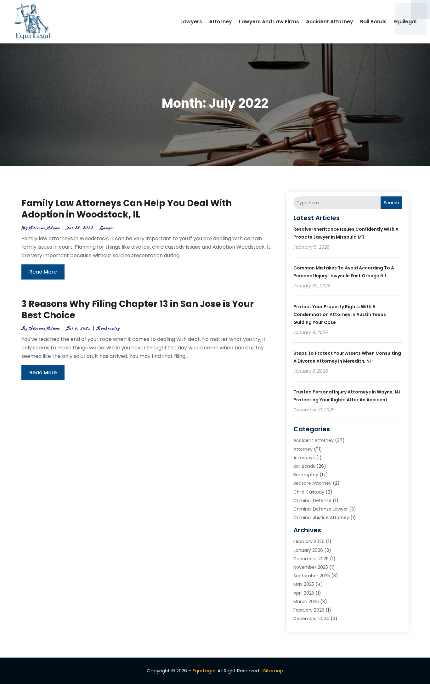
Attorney (220, 21)
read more (43, 271)
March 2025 (306, 601)
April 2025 (303, 593)
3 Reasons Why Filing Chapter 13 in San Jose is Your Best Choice (137, 309)
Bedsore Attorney (312, 483)
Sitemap (273, 670)
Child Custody (308, 492)
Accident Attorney (329, 21)
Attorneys (304, 458)
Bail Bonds (373, 21)
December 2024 (311, 618)
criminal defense (312, 500)
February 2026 (309, 541)
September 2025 (311, 576)
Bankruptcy (108, 328)
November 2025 (310, 567)
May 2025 (303, 584)
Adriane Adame (44, 228)
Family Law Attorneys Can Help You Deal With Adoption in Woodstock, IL (126, 209)
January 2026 (308, 550)
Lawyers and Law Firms (269, 21)
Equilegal (404, 21)
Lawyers (191, 21)
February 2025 (308, 610)
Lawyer (106, 228)
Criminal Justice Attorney (321, 517)
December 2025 (311, 559)
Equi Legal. (204, 670)
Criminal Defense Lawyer (320, 509)
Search (391, 203)
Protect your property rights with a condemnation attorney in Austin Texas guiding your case (339, 314)
